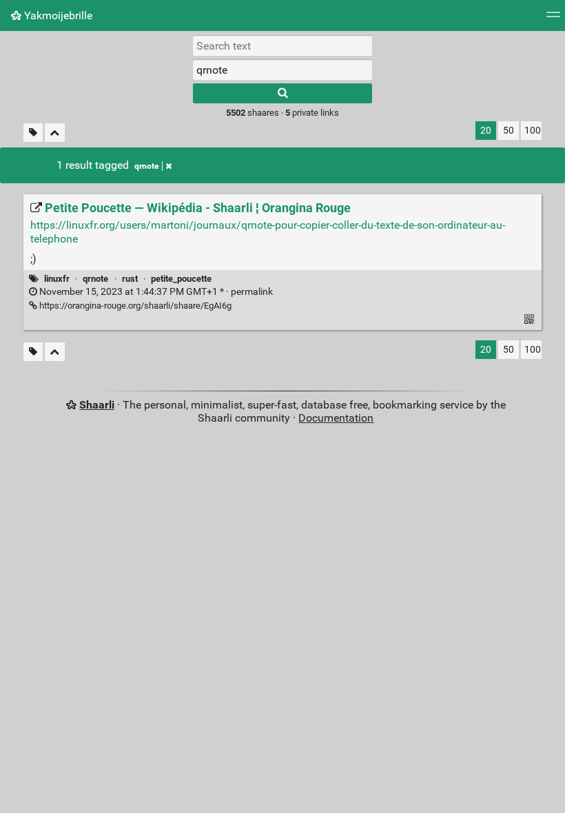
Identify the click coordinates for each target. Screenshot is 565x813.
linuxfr (57, 279)
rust (130, 279)
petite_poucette (181, 279)
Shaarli (96, 404)
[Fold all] (55, 132)
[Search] (282, 93)
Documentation (335, 417)
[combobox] (282, 69)
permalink (155, 292)
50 (508, 130)
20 (485, 130)
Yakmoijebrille (56, 15)
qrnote (146, 166)
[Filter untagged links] (33, 132)
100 (532, 130)
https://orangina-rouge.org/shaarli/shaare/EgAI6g (134, 305)
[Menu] (553, 18)
